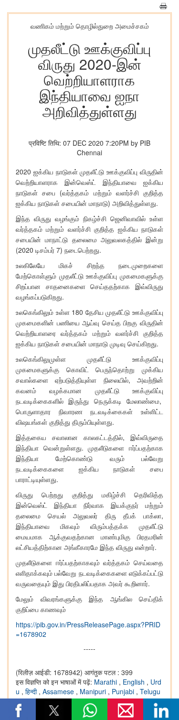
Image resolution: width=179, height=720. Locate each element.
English (135, 682)
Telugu (150, 691)
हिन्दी (32, 691)
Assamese (59, 691)
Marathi (106, 682)
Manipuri (94, 691)
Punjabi (124, 691)
